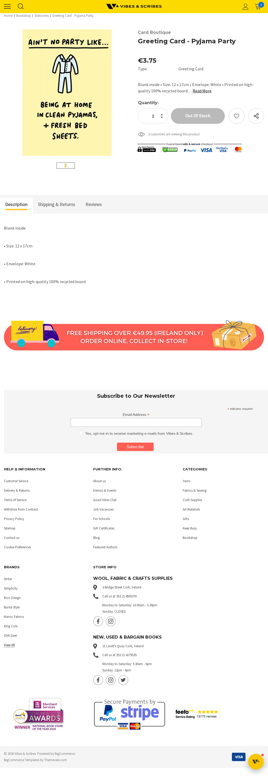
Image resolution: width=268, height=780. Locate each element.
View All (9, 645)
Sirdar (8, 579)
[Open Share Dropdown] (256, 116)
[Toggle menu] (7, 6)
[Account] (245, 6)
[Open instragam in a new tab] (111, 621)
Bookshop (190, 537)
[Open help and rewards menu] (256, 762)
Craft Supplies (192, 500)
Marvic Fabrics (14, 616)
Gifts (186, 519)
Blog (96, 537)
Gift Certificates (103, 528)
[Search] (20, 6)
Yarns (186, 481)
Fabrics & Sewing (194, 490)
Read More (202, 90)
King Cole (11, 626)
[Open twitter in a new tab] (123, 680)
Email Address (136, 414)
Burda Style (12, 607)
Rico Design (12, 598)
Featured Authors (105, 547)
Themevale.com (55, 760)
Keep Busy (190, 528)
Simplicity (11, 588)
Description (16, 204)
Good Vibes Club (105, 500)
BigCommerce (65, 753)
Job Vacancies (103, 509)
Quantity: (148, 102)
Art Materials (191, 509)
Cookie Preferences (17, 547)
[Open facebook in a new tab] (98, 621)
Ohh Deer (10, 635)
